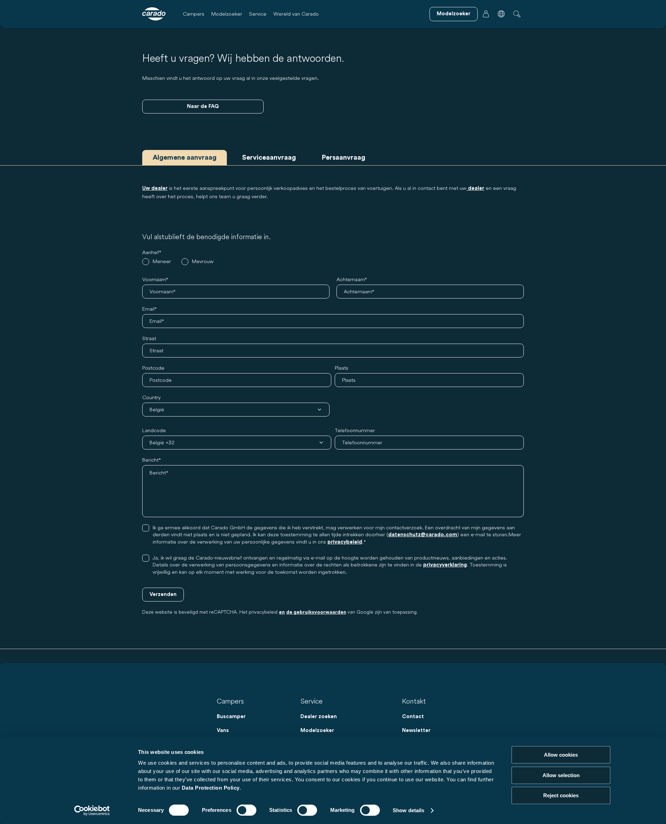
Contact (413, 716)
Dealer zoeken (318, 716)
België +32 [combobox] (162, 442)
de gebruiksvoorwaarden (316, 612)
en (282, 612)
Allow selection (561, 775)
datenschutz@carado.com (422, 534)
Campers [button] (193, 13)
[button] (501, 14)
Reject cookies (561, 795)
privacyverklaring (445, 564)
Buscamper (231, 716)
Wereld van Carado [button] (296, 13)
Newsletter (416, 730)
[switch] (246, 810)
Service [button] (257, 13)
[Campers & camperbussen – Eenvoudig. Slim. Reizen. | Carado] (153, 13)
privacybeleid (344, 542)
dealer (475, 188)
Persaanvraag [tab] (343, 157)
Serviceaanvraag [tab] (269, 157)
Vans (223, 730)
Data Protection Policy (211, 788)
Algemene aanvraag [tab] (184, 157)
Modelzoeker (226, 13)
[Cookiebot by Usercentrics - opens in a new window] (92, 810)
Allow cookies (561, 755)
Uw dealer (155, 188)
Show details (408, 810)
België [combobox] (157, 409)
